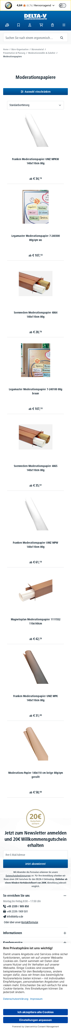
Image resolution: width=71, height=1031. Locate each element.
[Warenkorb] (41, 25)
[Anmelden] (30, 25)
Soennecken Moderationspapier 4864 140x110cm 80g (35, 314)
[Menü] (64, 25)
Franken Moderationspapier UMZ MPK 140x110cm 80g (35, 698)
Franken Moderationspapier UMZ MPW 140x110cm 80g (35, 545)
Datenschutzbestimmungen (18, 875)
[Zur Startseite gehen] (35, 16)
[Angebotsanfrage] (52, 25)
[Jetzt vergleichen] (7, 25)
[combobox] (29, 37)
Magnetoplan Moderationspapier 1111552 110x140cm (35, 621)
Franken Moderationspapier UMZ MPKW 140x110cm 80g (35, 161)
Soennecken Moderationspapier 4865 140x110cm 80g (35, 468)
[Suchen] (62, 37)
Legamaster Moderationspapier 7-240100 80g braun (35, 391)
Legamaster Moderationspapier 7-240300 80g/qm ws (35, 238)
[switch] (62, 5)
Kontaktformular (29, 922)
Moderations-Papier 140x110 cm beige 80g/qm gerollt (35, 775)
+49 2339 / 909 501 (17, 911)
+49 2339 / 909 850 (18, 906)
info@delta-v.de (15, 916)
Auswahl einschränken (37, 91)
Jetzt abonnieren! (35, 864)
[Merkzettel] (18, 25)
